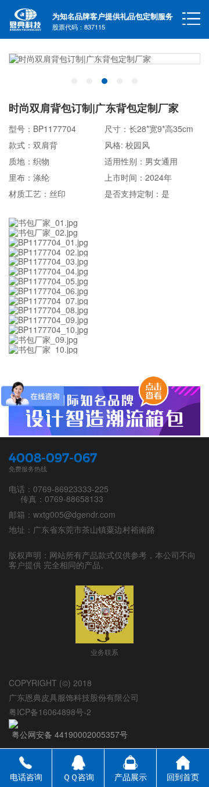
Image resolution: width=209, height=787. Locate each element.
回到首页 (183, 776)
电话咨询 (26, 776)
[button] (74, 81)
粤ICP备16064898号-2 (50, 712)
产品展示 (130, 776)
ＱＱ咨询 (78, 776)
